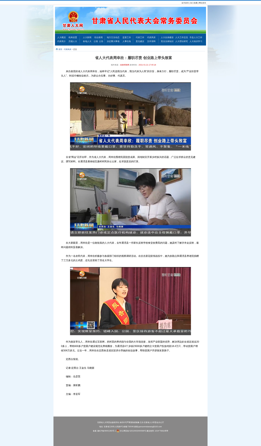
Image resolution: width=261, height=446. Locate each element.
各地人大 (87, 41)
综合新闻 (98, 37)
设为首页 (185, 3)
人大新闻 (87, 37)
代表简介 (61, 41)
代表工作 (140, 37)
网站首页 (202, 3)
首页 (60, 49)
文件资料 (151, 41)
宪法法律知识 (167, 41)
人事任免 (126, 41)
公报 (96, 41)
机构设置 (73, 37)
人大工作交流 (181, 37)
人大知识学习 (196, 41)
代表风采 (151, 37)
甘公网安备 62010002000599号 (132, 431)
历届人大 (73, 41)
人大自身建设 (167, 37)
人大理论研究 (181, 41)
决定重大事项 (113, 41)
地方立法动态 (113, 37)
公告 (101, 41)
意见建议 (140, 41)
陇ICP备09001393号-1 (106, 431)
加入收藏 (193, 3)
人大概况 (61, 37)
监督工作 (126, 37)
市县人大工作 (196, 37)
